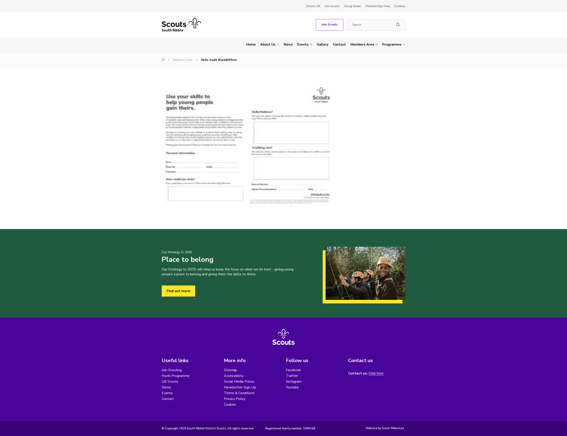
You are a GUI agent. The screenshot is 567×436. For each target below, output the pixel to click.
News (288, 44)
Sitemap (230, 370)
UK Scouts (170, 381)
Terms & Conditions (239, 393)
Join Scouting (172, 370)
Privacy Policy (234, 398)
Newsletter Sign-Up (240, 387)
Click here (376, 373)
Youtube (292, 387)
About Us (268, 44)
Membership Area (378, 6)
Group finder (352, 6)
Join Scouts (332, 6)
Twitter (292, 375)
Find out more (178, 291)
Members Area (362, 44)
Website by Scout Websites (384, 428)
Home (251, 44)
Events (303, 44)
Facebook (293, 370)
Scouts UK (313, 6)
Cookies (399, 6)
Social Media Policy (239, 381)
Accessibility (234, 375)
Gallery (322, 44)
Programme (392, 44)
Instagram (293, 381)
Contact (339, 44)
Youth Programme (176, 375)
